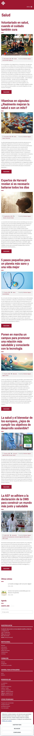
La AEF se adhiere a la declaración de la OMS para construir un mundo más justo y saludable (16, 500)
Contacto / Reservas (6, 690)
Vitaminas (7, 138)
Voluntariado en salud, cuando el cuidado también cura (15, 26)
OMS (3, 538)
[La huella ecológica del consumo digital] (4, 586)
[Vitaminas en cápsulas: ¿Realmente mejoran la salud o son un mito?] (17, 122)
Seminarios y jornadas (6, 665)
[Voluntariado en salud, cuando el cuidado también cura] (17, 44)
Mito (15, 136)
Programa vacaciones (6, 686)
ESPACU (3, 675)
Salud (15, 58)
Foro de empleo (5, 708)
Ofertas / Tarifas (5, 688)
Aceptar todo (17, 724)
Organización (4, 649)
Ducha (4, 218)
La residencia (4, 683)
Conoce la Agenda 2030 (20, 537)
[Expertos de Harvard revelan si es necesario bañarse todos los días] (17, 202)
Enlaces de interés (5, 650)
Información (4, 647)
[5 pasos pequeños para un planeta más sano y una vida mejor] (17, 280)
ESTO (2, 673)
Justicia (27, 537)
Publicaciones (4, 652)
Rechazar (17, 728)
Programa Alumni (5, 704)
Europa (10, 455)
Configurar (17, 732)
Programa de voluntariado (7, 703)
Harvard (9, 218)
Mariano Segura (27, 58)
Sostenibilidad (5, 294)
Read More (6, 92)
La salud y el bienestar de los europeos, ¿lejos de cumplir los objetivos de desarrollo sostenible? (16, 422)
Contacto (3, 654)
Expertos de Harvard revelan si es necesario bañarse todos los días (15, 183)
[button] (28, 6)
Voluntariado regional (7, 60)
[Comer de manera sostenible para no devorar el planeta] (4, 593)
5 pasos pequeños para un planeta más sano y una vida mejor (15, 263)
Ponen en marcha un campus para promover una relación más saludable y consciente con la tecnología (15, 341)
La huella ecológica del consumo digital (19, 584)
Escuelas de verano (5, 706)
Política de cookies (7, 721)
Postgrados (4, 663)
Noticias (3, 645)
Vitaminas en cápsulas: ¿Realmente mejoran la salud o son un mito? (15, 104)
